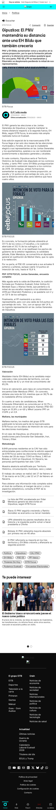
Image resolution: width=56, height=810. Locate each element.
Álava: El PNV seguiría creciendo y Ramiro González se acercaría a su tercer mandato (29, 511)
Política (7, 553)
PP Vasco (33, 557)
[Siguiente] (50, 2)
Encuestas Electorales (37, 566)
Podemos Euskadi (12, 566)
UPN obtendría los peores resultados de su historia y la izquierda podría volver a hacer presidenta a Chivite (29, 522)
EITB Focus (30, 562)
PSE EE (20, 557)
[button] (53, 596)
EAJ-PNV (35, 553)
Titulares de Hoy (12, 562)
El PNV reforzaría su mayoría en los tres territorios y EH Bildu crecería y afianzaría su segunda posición (30, 542)
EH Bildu (8, 557)
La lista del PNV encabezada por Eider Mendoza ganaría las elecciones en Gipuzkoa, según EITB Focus (27, 501)
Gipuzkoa (21, 553)
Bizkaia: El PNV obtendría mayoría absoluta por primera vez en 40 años (29, 532)
